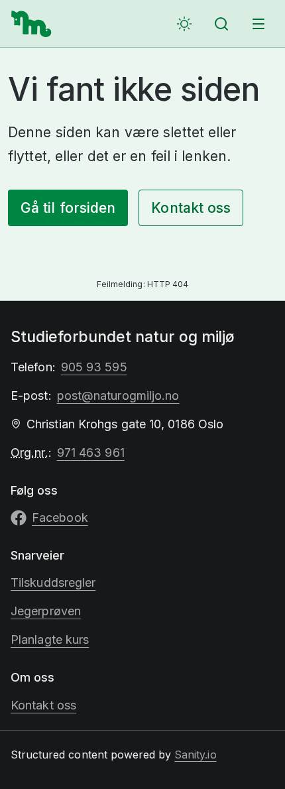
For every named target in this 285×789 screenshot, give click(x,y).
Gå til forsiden (68, 208)
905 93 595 (94, 367)
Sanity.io (195, 754)
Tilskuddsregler (53, 582)
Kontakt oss (191, 208)
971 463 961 (91, 452)
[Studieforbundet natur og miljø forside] (32, 24)
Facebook (60, 517)
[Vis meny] (258, 24)
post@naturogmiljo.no (118, 395)
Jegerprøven (46, 611)
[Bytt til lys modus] (184, 24)
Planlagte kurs (50, 639)
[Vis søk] (221, 24)
